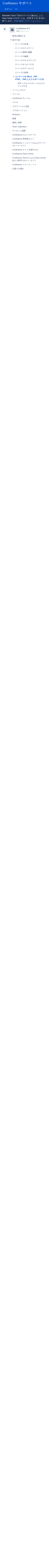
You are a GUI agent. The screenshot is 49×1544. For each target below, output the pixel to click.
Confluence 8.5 (23, 28)
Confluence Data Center (22, 153)
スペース (16, 40)
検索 (14, 118)
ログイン (8, 9)
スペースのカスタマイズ (25, 60)
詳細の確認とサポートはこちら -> (28, 21)
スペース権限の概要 (23, 52)
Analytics (16, 114)
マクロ (15, 102)
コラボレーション (19, 110)
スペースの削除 (21, 72)
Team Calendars (19, 126)
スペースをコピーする (24, 64)
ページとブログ (19, 90)
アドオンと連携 (19, 130)
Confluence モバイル (21, 98)
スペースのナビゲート (24, 48)
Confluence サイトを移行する (25, 149)
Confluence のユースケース (24, 135)
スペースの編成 (21, 56)
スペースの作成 (21, 44)
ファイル (16, 94)
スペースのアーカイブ (24, 68)
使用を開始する (19, 36)
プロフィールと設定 (20, 106)
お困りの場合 (18, 168)
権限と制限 (17, 122)
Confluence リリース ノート (24, 164)
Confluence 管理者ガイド (23, 139)
